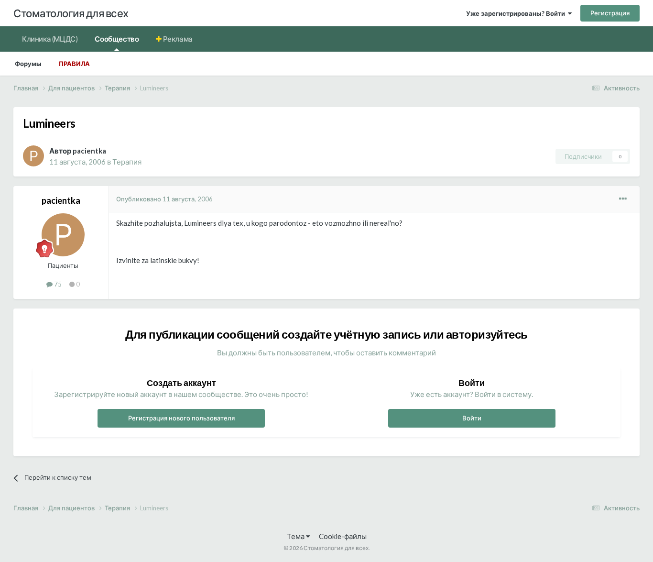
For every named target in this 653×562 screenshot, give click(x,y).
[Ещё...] (622, 199)
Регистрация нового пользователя (181, 418)
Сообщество (117, 38)
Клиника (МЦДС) (49, 38)
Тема (296, 536)
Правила (74, 63)
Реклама (177, 38)
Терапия (126, 161)
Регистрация (610, 13)
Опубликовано (164, 199)
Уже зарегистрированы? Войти (517, 13)
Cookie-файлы (343, 536)
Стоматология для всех (71, 13)
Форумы (28, 63)
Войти (471, 418)
